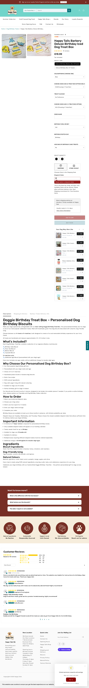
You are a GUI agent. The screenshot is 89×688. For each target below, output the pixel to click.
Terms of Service (45, 663)
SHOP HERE (63, 2)
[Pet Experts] (79, 528)
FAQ (41, 24)
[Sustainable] (27, 528)
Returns (42, 655)
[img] (12, 571)
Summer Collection (9, 19)
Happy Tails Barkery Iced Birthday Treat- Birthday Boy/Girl (69, 268)
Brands (56, 19)
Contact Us (49, 24)
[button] (67, 178)
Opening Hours (45, 641)
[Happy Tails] (12, 10)
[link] (11, 636)
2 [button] (42, 619)
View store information (63, 210)
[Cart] (83, 10)
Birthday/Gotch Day (61, 134)
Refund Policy (44, 660)
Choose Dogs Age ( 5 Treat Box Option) (68, 104)
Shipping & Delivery (20, 314)
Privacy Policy (45, 657)
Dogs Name (58, 114)
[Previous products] (79, 229)
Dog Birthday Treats (13, 29)
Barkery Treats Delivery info (39, 314)
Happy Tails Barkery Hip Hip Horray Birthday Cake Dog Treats (69, 296)
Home (3, 29)
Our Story (65, 19)
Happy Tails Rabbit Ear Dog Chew (69, 278)
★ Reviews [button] (87, 345)
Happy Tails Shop (44, 19)
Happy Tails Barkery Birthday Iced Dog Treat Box (69, 251)
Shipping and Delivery (44, 651)
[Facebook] (59, 644)
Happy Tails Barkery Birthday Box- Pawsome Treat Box (69, 286)
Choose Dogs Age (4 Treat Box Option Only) (69, 84)
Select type (58, 60)
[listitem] (60, 166)
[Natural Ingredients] (10, 528)
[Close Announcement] (86, 2)
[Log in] (79, 10)
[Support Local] (44, 528)
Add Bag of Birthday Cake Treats (66, 144)
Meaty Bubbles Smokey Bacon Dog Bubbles (69, 261)
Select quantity (60, 155)
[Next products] (83, 229)
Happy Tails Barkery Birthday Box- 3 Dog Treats (69, 233)
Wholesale (60, 24)
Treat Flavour (59, 94)
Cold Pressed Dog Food (27, 19)
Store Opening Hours (29, 24)
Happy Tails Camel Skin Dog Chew (69, 243)
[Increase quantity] (82, 237)
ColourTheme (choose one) (64, 73)
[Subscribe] (83, 637)
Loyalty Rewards (77, 19)
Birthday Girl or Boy (61, 124)
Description (7, 314)
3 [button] (44, 619)
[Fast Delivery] (62, 528)
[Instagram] (63, 644)
